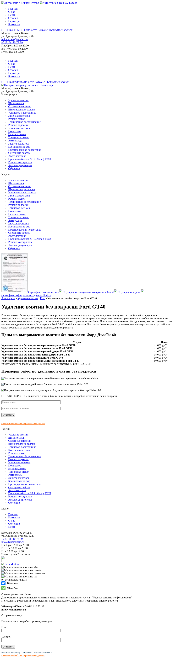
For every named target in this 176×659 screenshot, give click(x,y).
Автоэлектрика (17, 156)
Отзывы (13, 18)
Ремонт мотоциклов (20, 162)
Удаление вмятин (18, 100)
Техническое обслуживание (24, 121)
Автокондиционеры (20, 165)
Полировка (14, 131)
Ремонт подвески (18, 125)
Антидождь (15, 140)
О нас (11, 11)
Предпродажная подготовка (24, 149)
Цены (11, 14)
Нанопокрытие (17, 134)
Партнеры (14, 21)
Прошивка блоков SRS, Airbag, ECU (29, 159)
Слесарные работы (19, 152)
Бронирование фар (19, 146)
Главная (13, 8)
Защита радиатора (18, 143)
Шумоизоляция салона (21, 109)
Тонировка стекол (18, 137)
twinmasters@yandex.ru (14, 39)
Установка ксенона (19, 128)
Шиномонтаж (16, 103)
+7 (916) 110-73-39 (12, 42)
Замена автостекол (19, 115)
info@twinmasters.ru (12, 541)
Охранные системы (19, 106)
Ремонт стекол (16, 118)
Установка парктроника (22, 112)
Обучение (14, 168)
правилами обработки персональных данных (23, 423)
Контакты (14, 24)
